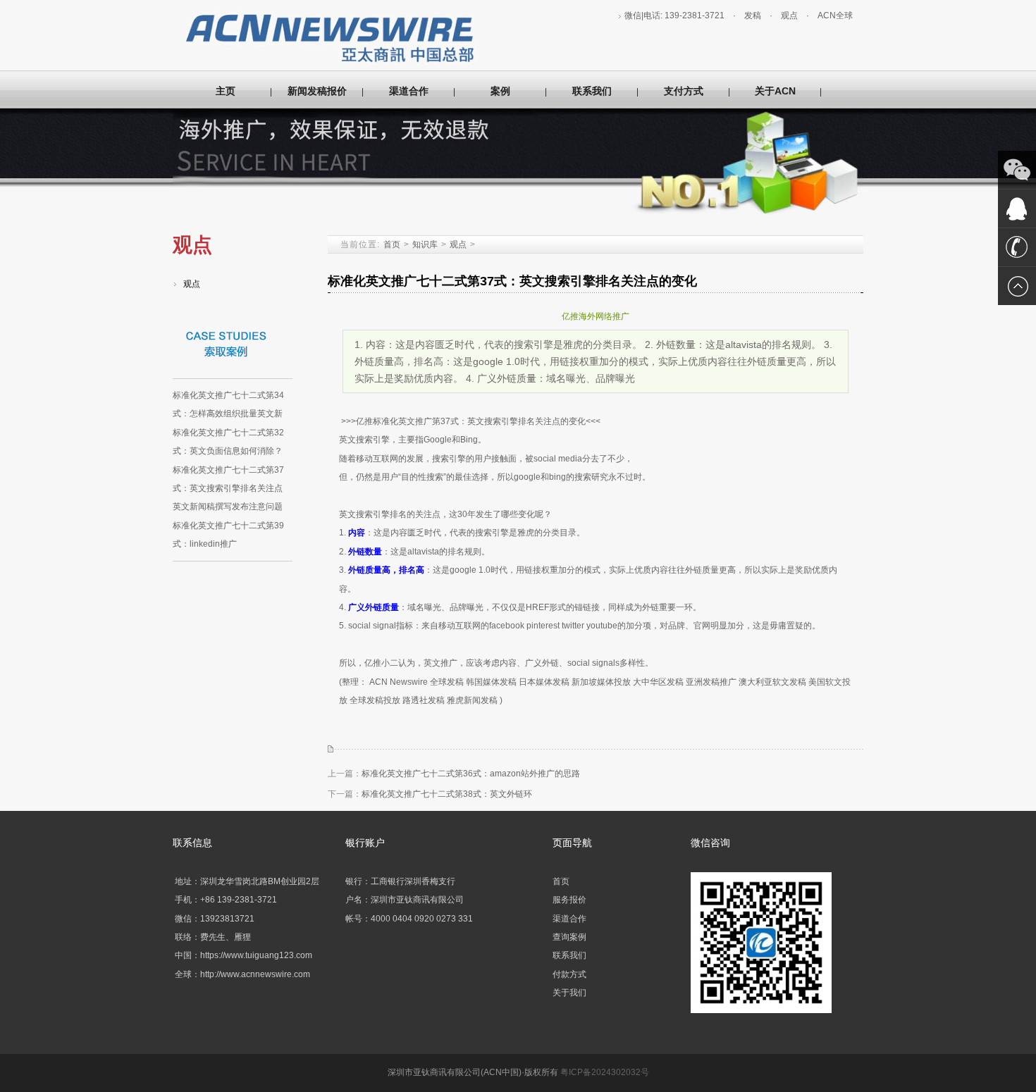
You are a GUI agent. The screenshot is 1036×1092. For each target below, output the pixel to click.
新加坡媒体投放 (601, 682)
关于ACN (775, 91)
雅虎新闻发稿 (472, 700)
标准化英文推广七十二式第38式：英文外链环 (447, 794)
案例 (500, 91)
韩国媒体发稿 (491, 682)
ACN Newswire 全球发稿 (416, 682)
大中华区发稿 (658, 682)
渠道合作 (408, 91)
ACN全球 (835, 15)
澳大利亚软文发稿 (772, 682)
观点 (789, 15)
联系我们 (592, 91)
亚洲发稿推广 (711, 682)
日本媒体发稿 (544, 682)
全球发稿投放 (375, 700)
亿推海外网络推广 (595, 316)
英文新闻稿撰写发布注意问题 (228, 506)
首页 (391, 244)
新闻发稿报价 (317, 91)
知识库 (425, 244)
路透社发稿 (423, 700)
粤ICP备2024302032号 (604, 1072)
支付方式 (683, 91)
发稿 (752, 15)
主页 (225, 91)
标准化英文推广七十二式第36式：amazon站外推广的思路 (471, 773)
